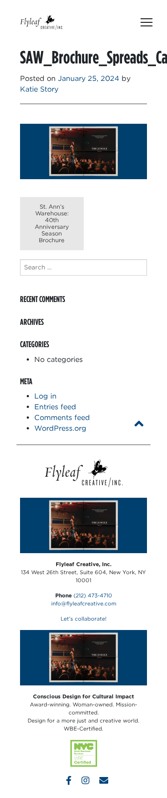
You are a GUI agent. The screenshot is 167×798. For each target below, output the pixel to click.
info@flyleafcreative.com (83, 603)
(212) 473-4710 (92, 595)
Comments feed (62, 417)
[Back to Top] (139, 423)
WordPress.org (60, 428)
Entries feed (55, 407)
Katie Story (39, 89)
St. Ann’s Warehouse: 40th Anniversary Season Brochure (52, 223)
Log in (45, 396)
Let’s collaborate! (83, 618)
